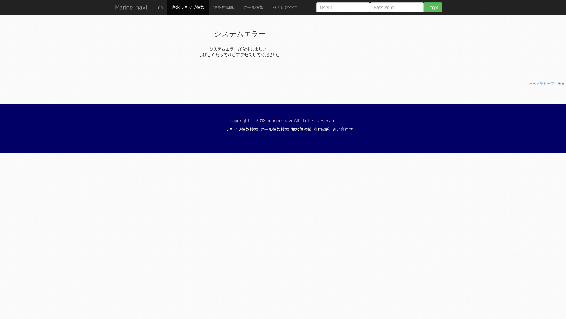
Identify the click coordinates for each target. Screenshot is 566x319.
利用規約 (322, 129)
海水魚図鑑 (223, 7)
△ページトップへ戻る (547, 83)
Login (432, 7)
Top (159, 7)
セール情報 (253, 7)
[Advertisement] (418, 43)
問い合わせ (342, 129)
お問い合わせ (284, 7)
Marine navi (131, 7)
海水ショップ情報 (188, 7)
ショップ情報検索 (241, 129)
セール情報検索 (274, 129)
